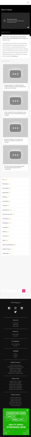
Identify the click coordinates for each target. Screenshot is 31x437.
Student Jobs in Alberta (15, 365)
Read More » (15, 56)
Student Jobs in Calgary (15, 383)
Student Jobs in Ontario (15, 370)
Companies (15, 323)
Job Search (15, 324)
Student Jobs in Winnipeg (15, 386)
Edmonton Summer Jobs (15, 404)
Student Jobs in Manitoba (15, 368)
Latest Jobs (15, 326)
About (15, 353)
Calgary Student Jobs (15, 400)
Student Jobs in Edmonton (15, 384)
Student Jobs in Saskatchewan (15, 373)
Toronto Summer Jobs (15, 399)
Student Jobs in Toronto (16, 381)
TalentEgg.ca (15, 302)
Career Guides (15, 334)
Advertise (15, 345)
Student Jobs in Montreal (15, 387)
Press (15, 357)
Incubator (15, 336)
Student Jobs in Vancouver (15, 389)
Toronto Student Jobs (15, 397)
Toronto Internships (15, 405)
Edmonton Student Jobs (15, 402)
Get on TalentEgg (15, 344)
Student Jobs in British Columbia (15, 366)
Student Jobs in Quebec (15, 371)
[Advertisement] (15, 273)
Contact (15, 355)
